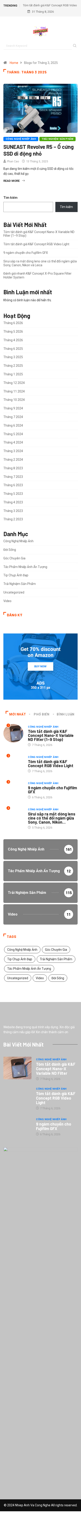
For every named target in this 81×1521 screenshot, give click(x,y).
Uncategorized (13, 592)
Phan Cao (13, 161)
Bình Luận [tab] (65, 714)
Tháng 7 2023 (13, 477)
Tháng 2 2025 (13, 365)
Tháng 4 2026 (13, 340)
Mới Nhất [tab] (17, 714)
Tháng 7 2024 (13, 417)
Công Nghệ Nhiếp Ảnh (21, 139)
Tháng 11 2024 (14, 391)
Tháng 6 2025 (13, 348)
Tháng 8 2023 (13, 468)
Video (7, 601)
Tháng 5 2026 (13, 331)
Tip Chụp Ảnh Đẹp (15, 575)
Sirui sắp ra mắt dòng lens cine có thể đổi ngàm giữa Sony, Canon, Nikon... (51, 818)
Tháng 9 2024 (13, 408)
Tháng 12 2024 (14, 383)
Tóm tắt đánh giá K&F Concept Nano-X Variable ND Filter (55, 1069)
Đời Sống (9, 549)
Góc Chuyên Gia (14, 558)
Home (14, 63)
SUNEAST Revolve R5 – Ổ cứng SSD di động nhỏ (38, 150)
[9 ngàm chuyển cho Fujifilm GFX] (17, 1126)
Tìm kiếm (10, 197)
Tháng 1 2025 (13, 374)
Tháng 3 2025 (13, 357)
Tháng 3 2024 (13, 451)
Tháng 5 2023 (13, 493)
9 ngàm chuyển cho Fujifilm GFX (25, 253)
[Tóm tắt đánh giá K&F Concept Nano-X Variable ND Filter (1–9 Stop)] (17, 1068)
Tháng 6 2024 (13, 425)
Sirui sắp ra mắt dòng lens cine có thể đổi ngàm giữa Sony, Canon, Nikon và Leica (40, 263)
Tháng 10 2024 (14, 400)
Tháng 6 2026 (13, 323)
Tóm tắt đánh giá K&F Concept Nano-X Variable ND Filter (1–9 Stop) (51, 735)
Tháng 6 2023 (13, 485)
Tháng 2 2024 (13, 459)
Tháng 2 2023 (13, 519)
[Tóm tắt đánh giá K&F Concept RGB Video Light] (17, 1097)
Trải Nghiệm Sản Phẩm (57, 139)
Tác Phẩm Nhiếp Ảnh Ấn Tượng (25, 567)
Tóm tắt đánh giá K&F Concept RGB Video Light (36, 244)
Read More (11, 180)
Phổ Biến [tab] (41, 714)
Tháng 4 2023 (13, 502)
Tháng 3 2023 (13, 511)
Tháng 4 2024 (13, 442)
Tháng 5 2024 (13, 434)
